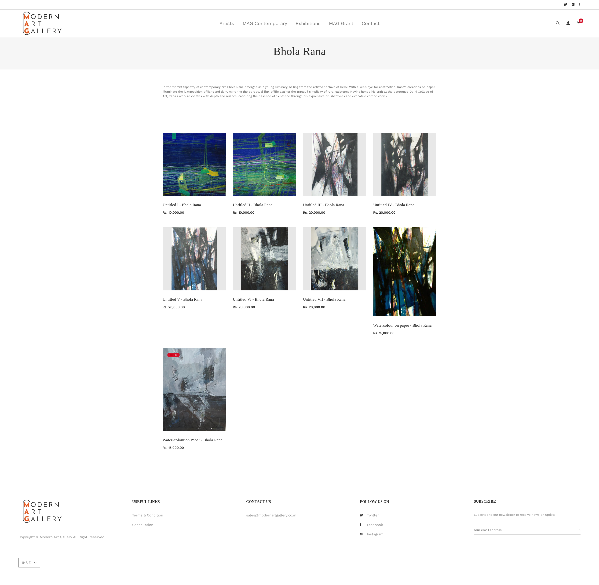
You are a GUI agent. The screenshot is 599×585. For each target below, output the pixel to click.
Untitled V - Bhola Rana (182, 299)
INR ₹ (26, 562)
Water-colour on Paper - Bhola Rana (193, 440)
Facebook (375, 525)
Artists (226, 23)
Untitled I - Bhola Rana (182, 205)
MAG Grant (341, 23)
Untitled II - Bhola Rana (253, 205)
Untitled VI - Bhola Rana (253, 299)
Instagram (375, 534)
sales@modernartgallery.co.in (271, 515)
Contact (371, 23)
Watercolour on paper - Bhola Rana (402, 325)
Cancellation (142, 525)
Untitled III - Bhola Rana (323, 205)
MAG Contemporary (265, 23)
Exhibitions (308, 23)
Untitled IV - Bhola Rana (393, 205)
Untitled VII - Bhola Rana (324, 299)
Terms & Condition (147, 515)
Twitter (373, 515)
